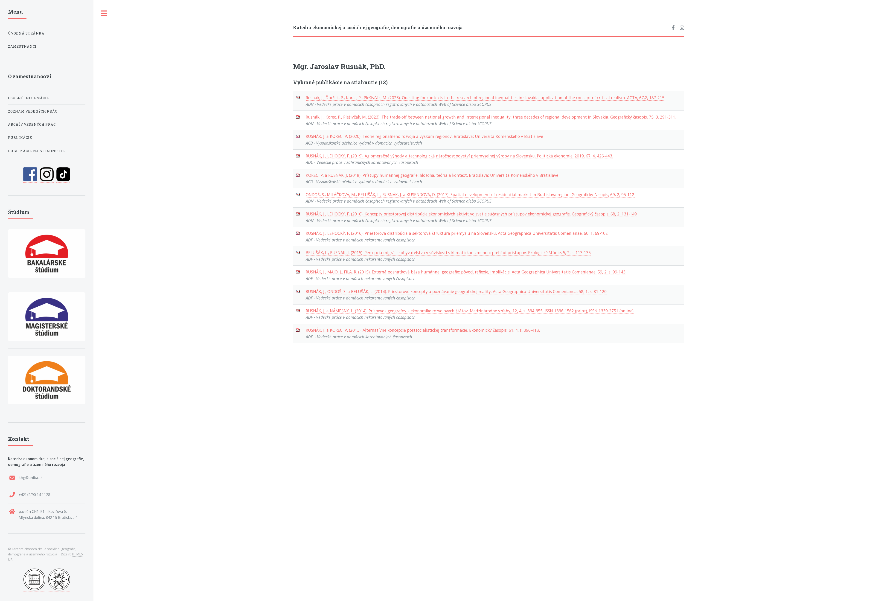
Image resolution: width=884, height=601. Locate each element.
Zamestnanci (22, 46)
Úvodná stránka (26, 33)
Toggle (104, 13)
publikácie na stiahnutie (36, 151)
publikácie (20, 137)
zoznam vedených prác (32, 111)
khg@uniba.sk (31, 477)
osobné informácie (28, 98)
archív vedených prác (32, 124)
